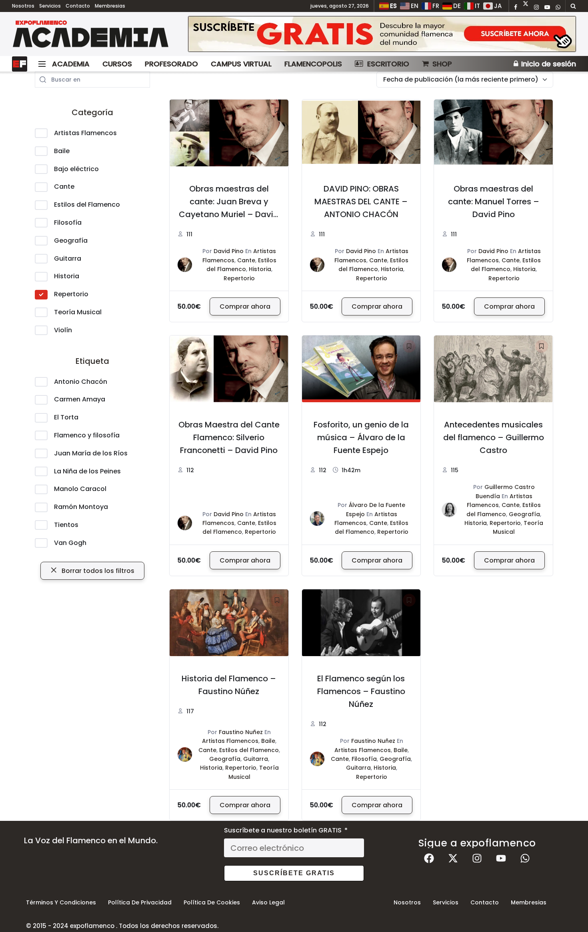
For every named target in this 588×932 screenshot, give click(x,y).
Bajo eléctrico (76, 169)
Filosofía (68, 222)
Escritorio (388, 64)
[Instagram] (477, 858)
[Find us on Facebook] (515, 8)
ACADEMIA (71, 64)
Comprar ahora (245, 306)
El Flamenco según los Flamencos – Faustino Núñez (361, 691)
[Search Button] (573, 6)
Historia (66, 276)
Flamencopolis (313, 64)
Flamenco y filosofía (87, 435)
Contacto (78, 5)
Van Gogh (70, 542)
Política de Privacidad (140, 902)
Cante (64, 186)
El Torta (66, 417)
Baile (62, 151)
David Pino (229, 251)
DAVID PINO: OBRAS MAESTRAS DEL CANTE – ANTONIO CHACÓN (361, 201)
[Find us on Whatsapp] (558, 8)
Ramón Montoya (81, 506)
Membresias (110, 5)
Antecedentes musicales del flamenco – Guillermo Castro (493, 437)
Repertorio (71, 294)
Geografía (71, 240)
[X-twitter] (453, 858)
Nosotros (23, 5)
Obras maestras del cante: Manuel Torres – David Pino (493, 201)
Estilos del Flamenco (87, 204)
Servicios (50, 5)
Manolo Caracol (80, 488)
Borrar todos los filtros (97, 570)
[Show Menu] (42, 64)
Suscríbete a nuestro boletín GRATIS (283, 830)
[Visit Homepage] (91, 34)
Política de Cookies (212, 902)
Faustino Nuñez (241, 732)
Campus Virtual (241, 64)
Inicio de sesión (547, 64)
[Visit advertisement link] (382, 34)
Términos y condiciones (61, 902)
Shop (442, 64)
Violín (63, 330)
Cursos (117, 64)
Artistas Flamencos (85, 133)
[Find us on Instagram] (536, 8)
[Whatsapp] (525, 858)
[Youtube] (501, 858)
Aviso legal (268, 902)
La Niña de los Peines (87, 471)
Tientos (66, 524)
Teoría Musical (78, 312)
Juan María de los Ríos (91, 453)
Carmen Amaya (79, 399)
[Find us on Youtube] (547, 8)
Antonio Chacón (80, 381)
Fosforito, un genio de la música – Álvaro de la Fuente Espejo (361, 437)
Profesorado (171, 64)
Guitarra (67, 258)
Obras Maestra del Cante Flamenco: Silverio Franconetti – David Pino (229, 437)
